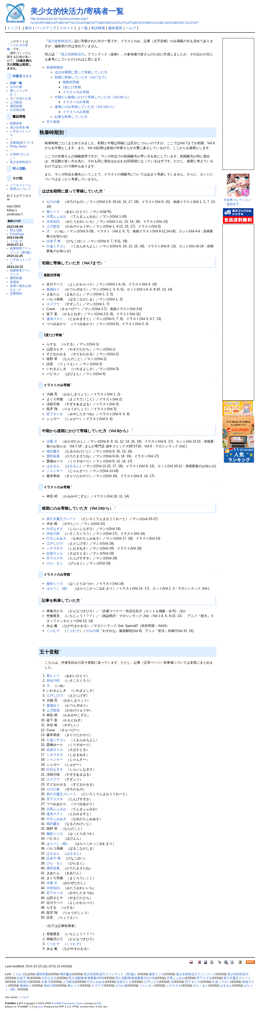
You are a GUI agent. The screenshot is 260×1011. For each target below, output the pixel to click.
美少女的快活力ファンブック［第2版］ (110, 974)
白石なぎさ (54, 529)
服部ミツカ (54, 583)
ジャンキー (54, 471)
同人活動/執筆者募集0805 (86, 978)
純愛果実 (16, 123)
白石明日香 (17, 109)
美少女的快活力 (20, 162)
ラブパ (27, 142)
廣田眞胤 (16, 106)
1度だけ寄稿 (72, 87)
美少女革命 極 (19, 127)
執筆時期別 (54, 67)
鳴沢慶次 (53, 451)
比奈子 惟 (53, 241)
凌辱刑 (14, 282)
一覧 (84, 28)
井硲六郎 (53, 533)
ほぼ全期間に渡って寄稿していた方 (81, 72)
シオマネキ (54, 548)
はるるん (53, 466)
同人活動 (19, 168)
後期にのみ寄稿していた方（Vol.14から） (86, 107)
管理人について (20, 188)
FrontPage (17, 234)
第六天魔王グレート (61, 519)
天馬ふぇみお (56, 216)
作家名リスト (22, 76)
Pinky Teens (18, 146)
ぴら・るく (54, 563)
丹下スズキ (54, 558)
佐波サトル (54, 553)
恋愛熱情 (16, 142)
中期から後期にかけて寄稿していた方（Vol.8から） (93, 97)
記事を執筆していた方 (71, 117)
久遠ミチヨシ (56, 246)
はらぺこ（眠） (58, 588)
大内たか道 (23, 98)
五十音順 (53, 122)
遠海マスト (54, 319)
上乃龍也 (16, 102)
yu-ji (40, 1006)
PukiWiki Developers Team (67, 1003)
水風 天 (51, 441)
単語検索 (98, 28)
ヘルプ (130, 28)
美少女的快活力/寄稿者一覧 (77, 11)
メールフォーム (20, 185)
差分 (28, 28)
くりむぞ (16, 241)
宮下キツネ (54, 414)
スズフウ (53, 304)
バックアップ (45, 28)
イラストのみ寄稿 (76, 92)
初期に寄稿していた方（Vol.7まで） (81, 77)
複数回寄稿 (71, 82)
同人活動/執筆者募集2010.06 (135, 978)
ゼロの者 (16, 86)
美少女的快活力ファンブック (196, 974)
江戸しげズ (54, 543)
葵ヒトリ (16, 90)
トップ (12, 28)
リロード (66, 28)
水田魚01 (53, 221)
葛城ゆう (53, 289)
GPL (99, 1003)
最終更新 (115, 28)
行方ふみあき (56, 538)
